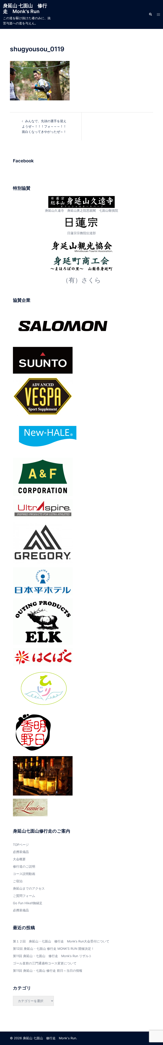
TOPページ (21, 845)
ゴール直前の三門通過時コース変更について (45, 963)
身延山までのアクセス (29, 888)
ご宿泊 (17, 881)
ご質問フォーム (24, 896)
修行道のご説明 (24, 866)
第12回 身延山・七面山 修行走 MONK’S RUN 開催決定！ (53, 949)
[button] (150, 14)
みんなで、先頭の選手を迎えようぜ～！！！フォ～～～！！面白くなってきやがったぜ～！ (44, 126)
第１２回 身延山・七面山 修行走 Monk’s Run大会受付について (61, 941)
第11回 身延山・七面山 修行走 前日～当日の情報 (47, 971)
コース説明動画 (24, 874)
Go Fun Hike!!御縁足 (27, 903)
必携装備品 (21, 852)
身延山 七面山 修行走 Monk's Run (25, 8)
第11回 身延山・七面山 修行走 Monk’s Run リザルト (52, 956)
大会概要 (19, 859)
